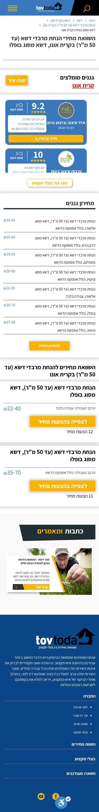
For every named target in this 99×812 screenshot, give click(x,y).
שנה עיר (17, 80)
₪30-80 (9, 271)
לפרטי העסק (66, 127)
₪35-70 (9, 305)
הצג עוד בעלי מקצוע (49, 183)
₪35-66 (9, 254)
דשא (80, 20)
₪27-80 (9, 322)
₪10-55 (9, 288)
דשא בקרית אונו (60, 20)
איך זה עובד (80, 715)
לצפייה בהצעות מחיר (62, 421)
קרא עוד (41, 587)
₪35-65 (9, 220)
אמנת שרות (81, 724)
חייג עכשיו (47, 138)
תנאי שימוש (81, 732)
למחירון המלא (49, 345)
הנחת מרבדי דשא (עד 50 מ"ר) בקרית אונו (69, 25)
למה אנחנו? (80, 707)
